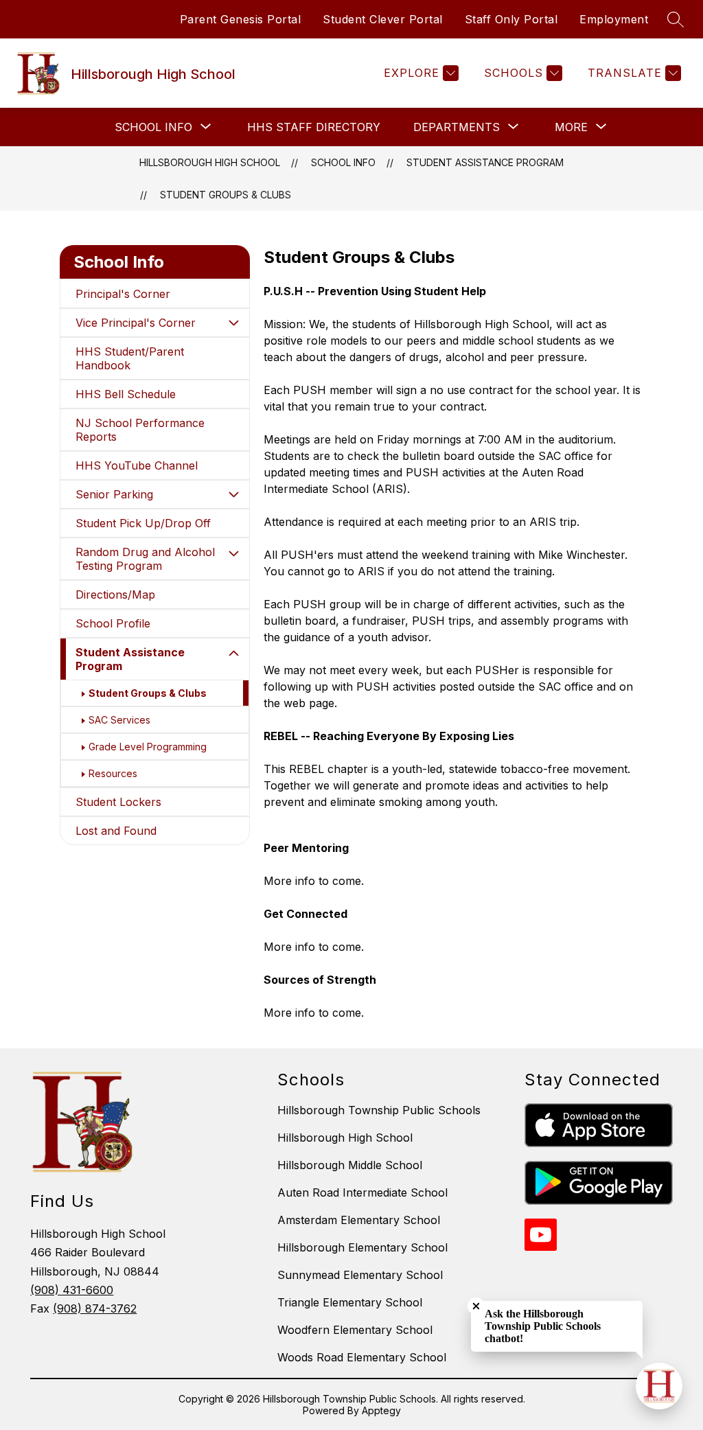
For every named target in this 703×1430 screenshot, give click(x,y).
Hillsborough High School (209, 162)
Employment (613, 19)
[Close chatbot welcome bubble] (476, 1306)
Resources (113, 773)
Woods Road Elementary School (361, 1357)
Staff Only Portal (511, 19)
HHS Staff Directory (313, 127)
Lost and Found (116, 831)
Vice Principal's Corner (136, 323)
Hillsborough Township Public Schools (379, 1110)
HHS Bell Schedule (126, 394)
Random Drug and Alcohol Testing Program (145, 559)
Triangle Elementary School (349, 1302)
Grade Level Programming (148, 746)
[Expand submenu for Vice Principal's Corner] (234, 322)
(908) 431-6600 (71, 1290)
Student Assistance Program (485, 162)
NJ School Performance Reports (140, 429)
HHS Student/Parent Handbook (130, 358)
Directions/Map (115, 594)
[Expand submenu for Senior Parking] (234, 494)
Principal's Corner (123, 294)
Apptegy (381, 1410)
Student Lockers (118, 802)
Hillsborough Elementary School (362, 1247)
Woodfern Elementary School (355, 1330)
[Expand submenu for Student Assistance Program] (234, 653)
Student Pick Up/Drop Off (143, 523)
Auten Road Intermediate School (362, 1192)
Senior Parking (114, 494)
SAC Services (119, 720)
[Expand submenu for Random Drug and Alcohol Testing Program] (234, 553)
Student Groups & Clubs (225, 194)
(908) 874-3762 (95, 1308)
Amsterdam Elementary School (358, 1220)
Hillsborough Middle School (349, 1165)
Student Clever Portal (383, 19)
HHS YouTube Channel (137, 465)
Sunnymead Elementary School (360, 1275)
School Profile (113, 623)
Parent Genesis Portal (240, 19)
